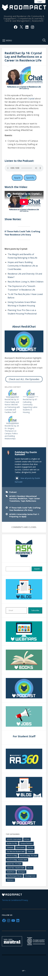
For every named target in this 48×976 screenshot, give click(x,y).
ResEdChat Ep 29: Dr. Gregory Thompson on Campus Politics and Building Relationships (12, 432)
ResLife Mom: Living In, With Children (25, 281)
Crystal (31, 98)
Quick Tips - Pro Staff (14, 864)
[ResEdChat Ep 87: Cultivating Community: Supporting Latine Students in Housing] (30, 393)
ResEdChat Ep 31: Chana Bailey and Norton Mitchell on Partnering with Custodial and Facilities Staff (12, 405)
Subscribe (35, 610)
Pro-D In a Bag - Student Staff (17, 860)
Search (37, 569)
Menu (9, 40)
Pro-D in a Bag (12, 856)
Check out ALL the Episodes (24, 379)
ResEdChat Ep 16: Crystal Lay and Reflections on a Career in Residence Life (23, 56)
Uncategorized (30, 876)
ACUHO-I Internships (14, 839)
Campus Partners (26, 843)
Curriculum (20, 847)
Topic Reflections (28, 501)
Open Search (43, 40)
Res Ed (30, 868)
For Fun (30, 847)
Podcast (13, 492)
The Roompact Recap (14, 876)
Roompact (21, 872)
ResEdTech (10, 872)
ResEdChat (22, 498)
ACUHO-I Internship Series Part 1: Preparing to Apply (24, 515)
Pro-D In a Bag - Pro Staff (28, 856)
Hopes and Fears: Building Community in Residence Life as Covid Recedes (23, 266)
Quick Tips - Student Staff (15, 868)
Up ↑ (24, 970)
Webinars (10, 880)
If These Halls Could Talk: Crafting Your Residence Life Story (24, 508)
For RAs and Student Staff (15, 851)
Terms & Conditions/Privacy (15, 900)
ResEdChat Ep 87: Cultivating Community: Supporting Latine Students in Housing (30, 405)
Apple (17, 177)
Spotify (30, 177)
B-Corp (27, 839)
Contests (10, 847)
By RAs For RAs (12, 843)
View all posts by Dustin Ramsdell (27, 480)
